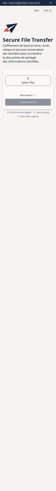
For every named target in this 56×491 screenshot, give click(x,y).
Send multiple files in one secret (24, 2)
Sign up (47, 10)
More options (26, 95)
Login (36, 10)
